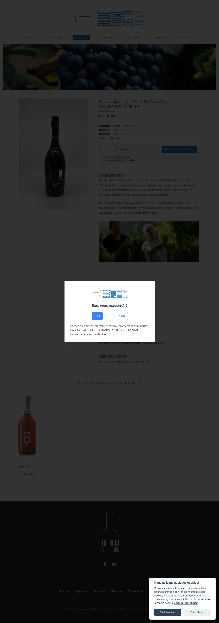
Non (122, 316)
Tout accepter (168, 612)
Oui (97, 316)
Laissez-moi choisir (186, 602)
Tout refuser (197, 612)
